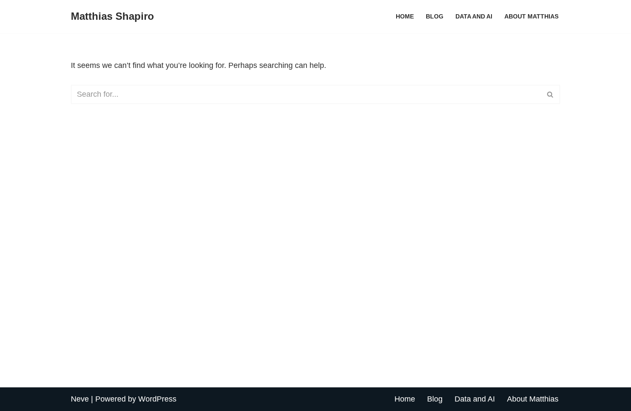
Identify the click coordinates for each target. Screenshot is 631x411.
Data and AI (473, 16)
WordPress (157, 399)
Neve (80, 399)
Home (405, 16)
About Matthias (531, 16)
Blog (434, 16)
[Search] (550, 94)
